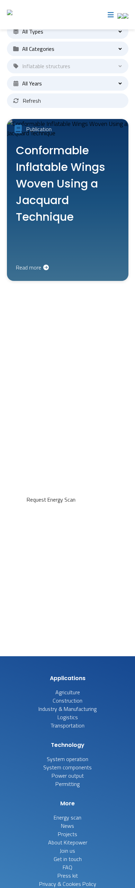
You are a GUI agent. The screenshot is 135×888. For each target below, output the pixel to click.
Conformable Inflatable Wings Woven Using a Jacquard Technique (60, 184)
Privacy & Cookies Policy (67, 884)
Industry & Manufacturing (67, 709)
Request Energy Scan (51, 499)
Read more (29, 267)
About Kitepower (67, 842)
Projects (67, 834)
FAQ (103, 499)
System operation (67, 759)
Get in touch (68, 859)
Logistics (67, 717)
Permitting (67, 784)
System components (67, 767)
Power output (68, 775)
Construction (67, 700)
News (67, 826)
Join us (67, 850)
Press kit (67, 875)
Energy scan (67, 817)
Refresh (32, 101)
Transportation (67, 725)
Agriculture (67, 692)
